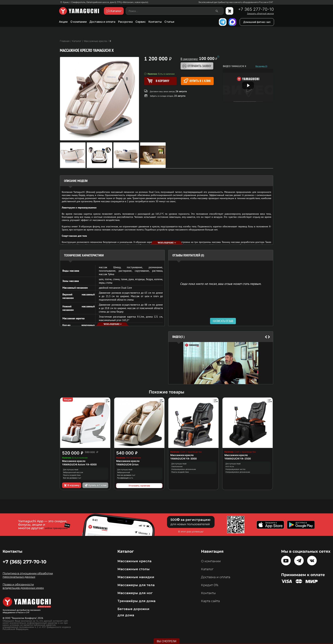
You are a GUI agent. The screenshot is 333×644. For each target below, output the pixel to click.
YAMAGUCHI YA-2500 (237, 458)
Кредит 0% (209, 585)
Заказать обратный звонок (260, 13)
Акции (63, 21)
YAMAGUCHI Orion (127, 464)
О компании (78, 21)
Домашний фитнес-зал (256, 21)
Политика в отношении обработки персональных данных (28, 575)
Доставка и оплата (102, 21)
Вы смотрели (166, 641)
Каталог (207, 569)
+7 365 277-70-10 (256, 9)
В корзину (73, 485)
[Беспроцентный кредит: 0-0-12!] (218, 57)
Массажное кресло (74, 460)
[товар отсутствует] (229, 11)
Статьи (169, 21)
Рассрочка (125, 21)
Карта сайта (210, 601)
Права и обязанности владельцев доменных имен (23, 586)
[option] (220, 363)
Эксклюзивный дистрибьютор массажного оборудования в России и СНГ (235, 2)
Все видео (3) (261, 66)
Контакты (155, 21)
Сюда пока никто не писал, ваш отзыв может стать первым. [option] (220, 283)
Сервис (140, 21)
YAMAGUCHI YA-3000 (183, 458)
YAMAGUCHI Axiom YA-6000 (79, 464)
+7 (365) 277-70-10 (24, 562)
